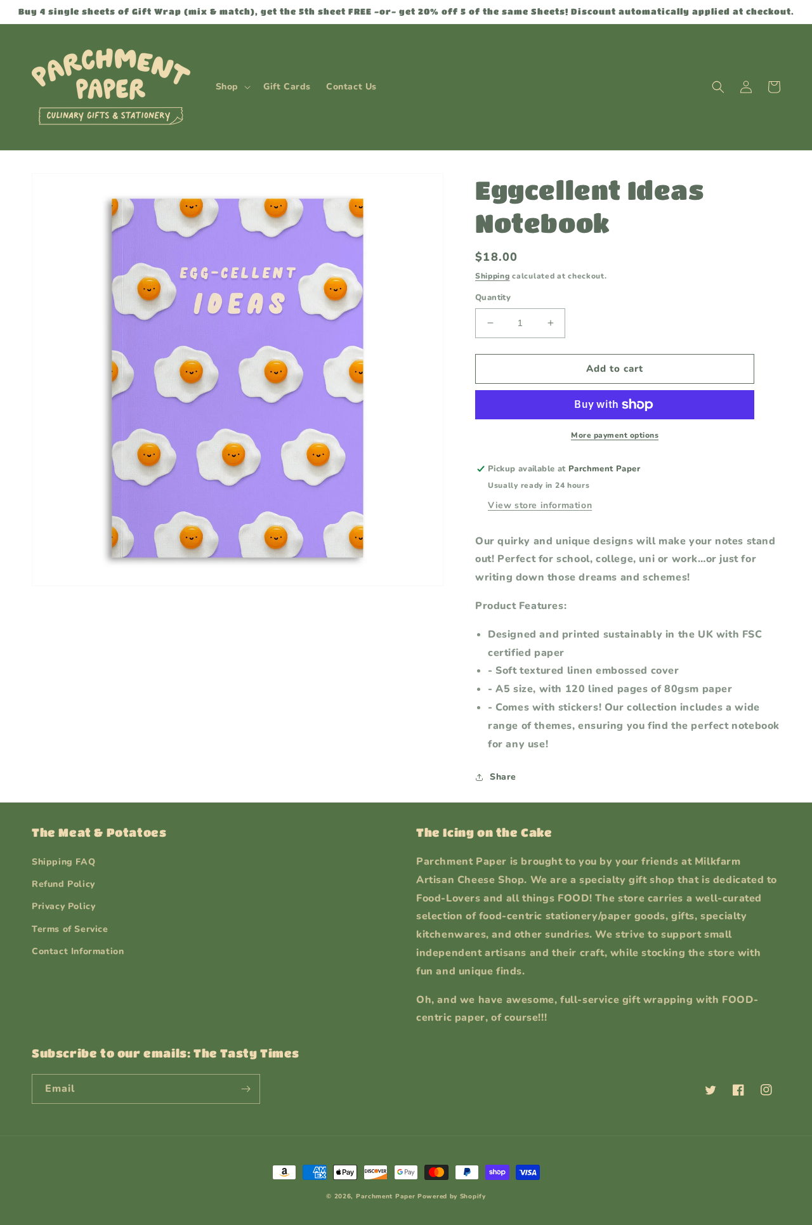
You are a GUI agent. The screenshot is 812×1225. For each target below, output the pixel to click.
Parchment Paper (386, 1196)
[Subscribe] (245, 1089)
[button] (232, 87)
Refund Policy (63, 884)
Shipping (492, 276)
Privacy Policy (63, 906)
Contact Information (78, 951)
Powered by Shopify (451, 1196)
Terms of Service (70, 929)
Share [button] (503, 777)
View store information (540, 505)
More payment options (614, 435)
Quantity (493, 297)
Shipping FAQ (63, 862)
